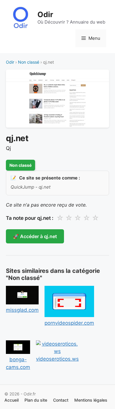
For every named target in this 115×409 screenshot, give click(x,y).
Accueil (11, 400)
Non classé (28, 62)
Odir (45, 14)
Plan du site (35, 400)
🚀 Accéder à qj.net (35, 236)
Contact (60, 400)
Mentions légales (90, 400)
